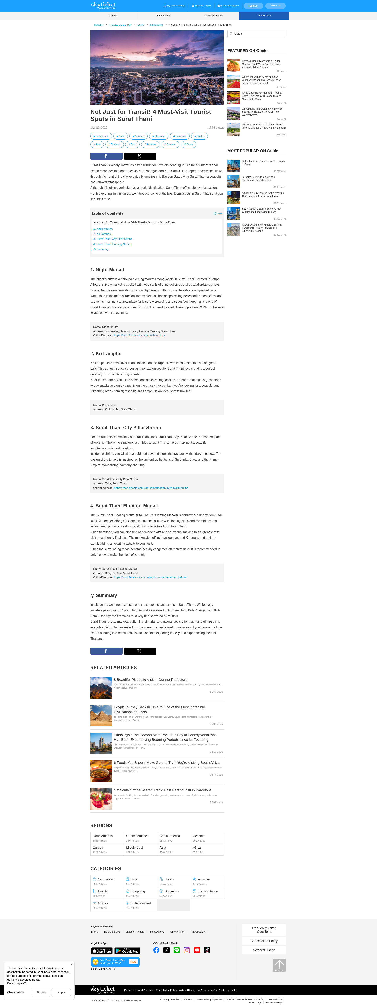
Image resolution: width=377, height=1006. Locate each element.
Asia (98, 144)
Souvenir (171, 144)
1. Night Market (103, 228)
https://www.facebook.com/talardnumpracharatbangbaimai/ (150, 577)
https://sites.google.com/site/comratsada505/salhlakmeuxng (151, 487)
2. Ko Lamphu (102, 233)
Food (121, 136)
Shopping (160, 136)
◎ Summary (101, 249)
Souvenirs (181, 136)
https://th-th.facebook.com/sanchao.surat (139, 335)
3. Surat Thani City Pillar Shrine (112, 238)
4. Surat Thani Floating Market (112, 244)
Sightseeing (102, 136)
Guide (190, 144)
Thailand (115, 144)
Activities (139, 136)
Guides (200, 136)
